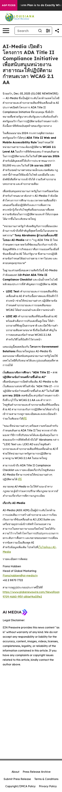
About (15, 771)
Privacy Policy (48, 786)
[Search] (40, 30)
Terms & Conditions (46, 779)
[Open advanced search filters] (48, 30)
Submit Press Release (17, 779)
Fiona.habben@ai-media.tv (20, 575)
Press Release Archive (37, 771)
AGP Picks (8, 5)
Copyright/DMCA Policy (20, 786)
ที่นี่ (25, 418)
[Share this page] (57, 30)
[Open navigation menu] (6, 30)
